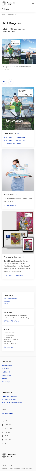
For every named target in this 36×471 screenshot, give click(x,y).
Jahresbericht (7, 375)
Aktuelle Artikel (11, 205)
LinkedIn (8, 425)
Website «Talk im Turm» (12, 321)
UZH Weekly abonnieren (10, 396)
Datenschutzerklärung (26, 468)
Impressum (4, 468)
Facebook (8, 432)
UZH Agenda (6, 372)
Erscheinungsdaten (11, 299)
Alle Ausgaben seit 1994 (13, 143)
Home (3, 14)
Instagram (8, 428)
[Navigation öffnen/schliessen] (33, 3)
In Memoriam (7, 385)
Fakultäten (6, 369)
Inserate (7, 301)
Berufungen (6, 382)
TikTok (7, 436)
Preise (5, 379)
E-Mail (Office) (9, 347)
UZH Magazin (12, 14)
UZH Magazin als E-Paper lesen (16, 137)
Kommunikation (8, 414)
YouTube (8, 440)
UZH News (5, 9)
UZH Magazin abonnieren (14, 275)
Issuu (6, 443)
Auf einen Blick (7, 366)
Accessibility (17, 468)
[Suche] (28, 3)
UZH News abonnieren (9, 399)
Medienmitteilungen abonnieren (12, 403)
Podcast (7, 304)
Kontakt (10, 468)
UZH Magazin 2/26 (16, 140)
